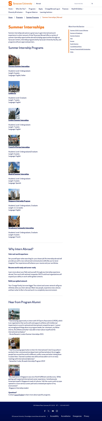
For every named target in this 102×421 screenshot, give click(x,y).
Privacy (86, 416)
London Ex (12, 93)
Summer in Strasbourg (76, 33)
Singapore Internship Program (19, 201)
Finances (65, 9)
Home (10, 9)
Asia (71, 38)
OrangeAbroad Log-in (52, 9)
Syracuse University (18, 416)
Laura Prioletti (19, 395)
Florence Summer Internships (18, 66)
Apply (41, 9)
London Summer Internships (18, 120)
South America (74, 44)
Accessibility (54, 416)
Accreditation (65, 416)
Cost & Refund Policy (76, 46)
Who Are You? (21, 9)
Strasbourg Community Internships (21, 228)
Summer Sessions (75, 36)
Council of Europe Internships (19, 147)
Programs (32, 9)
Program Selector (32, 12)
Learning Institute (46, 12)
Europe (72, 41)
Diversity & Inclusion (15, 12)
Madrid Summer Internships (18, 174)
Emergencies (77, 416)
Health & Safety (76, 9)
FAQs (71, 52)
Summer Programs (32, 17)
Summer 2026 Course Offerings (79, 30)
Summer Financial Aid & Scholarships (80, 49)
